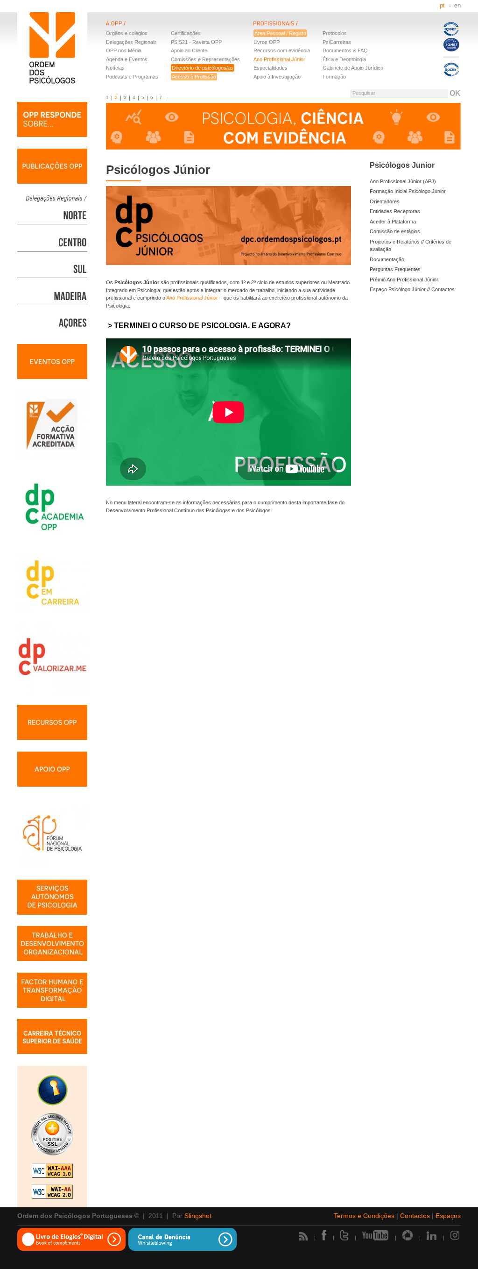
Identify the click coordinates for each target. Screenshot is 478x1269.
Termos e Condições (364, 1215)
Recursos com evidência (281, 50)
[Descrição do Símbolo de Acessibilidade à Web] (52, 1091)
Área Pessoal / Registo (280, 33)
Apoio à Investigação (277, 76)
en (457, 5)
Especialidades (270, 68)
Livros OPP (266, 42)
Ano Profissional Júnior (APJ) (403, 181)
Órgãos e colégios (127, 33)
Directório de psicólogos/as (202, 68)
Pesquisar (363, 93)
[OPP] (179, 29)
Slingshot (197, 1215)
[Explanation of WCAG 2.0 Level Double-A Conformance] (52, 1192)
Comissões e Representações (205, 59)
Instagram (455, 1235)
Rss (303, 1236)
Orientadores (385, 201)
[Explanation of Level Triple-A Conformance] (52, 1171)
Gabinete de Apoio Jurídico (353, 68)
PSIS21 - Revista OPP (196, 42)
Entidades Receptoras (395, 211)
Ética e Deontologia (344, 59)
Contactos (415, 1215)
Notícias (115, 68)
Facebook (324, 1235)
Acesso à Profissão (194, 76)
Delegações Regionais (131, 42)
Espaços (448, 1215)
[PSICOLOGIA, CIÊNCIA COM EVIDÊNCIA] (283, 127)
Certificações (186, 33)
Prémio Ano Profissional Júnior (404, 279)
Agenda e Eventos (127, 59)
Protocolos (335, 33)
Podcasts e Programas (132, 76)
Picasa (407, 1235)
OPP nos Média (123, 50)
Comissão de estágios (395, 231)
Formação (334, 76)
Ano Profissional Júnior (279, 59)
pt (442, 5)
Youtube (375, 1235)
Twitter (344, 1235)
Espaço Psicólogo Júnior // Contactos (412, 289)
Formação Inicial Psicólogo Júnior (408, 191)
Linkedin (431, 1235)
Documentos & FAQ (345, 50)
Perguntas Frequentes (395, 269)
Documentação (387, 259)
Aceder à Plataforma (393, 221)
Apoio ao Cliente (189, 50)
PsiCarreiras (337, 42)
